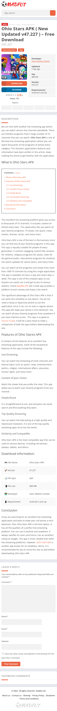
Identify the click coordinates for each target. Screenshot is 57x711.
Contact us (16, 695)
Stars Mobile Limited (40, 61)
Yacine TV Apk (8, 320)
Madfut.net (41, 690)
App (18, 24)
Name (4, 616)
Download (16, 83)
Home (12, 24)
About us (6, 695)
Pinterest (28, 107)
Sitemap (26, 695)
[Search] (53, 13)
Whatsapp (50, 107)
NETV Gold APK (43, 542)
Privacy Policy (38, 695)
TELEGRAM (16, 89)
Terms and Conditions (29, 698)
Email (4, 629)
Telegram (39, 107)
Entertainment (28, 24)
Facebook (6, 107)
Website (4, 641)
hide (17, 173)
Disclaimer (50, 695)
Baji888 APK (22, 286)
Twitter (18, 107)
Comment (6, 582)
